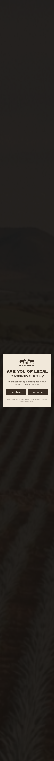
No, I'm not (38, 392)
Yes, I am (16, 392)
